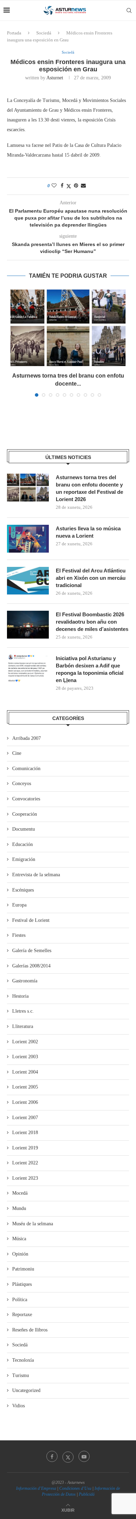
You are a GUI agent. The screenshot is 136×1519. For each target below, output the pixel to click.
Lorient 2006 (25, 1102)
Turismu (20, 1375)
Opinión (20, 1254)
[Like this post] (54, 186)
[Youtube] (84, 1456)
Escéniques (23, 890)
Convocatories (26, 798)
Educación (22, 844)
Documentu (23, 829)
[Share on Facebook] (62, 186)
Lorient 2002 (25, 1041)
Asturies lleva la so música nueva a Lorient (88, 532)
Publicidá (87, 1494)
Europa (19, 905)
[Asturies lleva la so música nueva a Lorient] (28, 539)
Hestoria (20, 996)
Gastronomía (24, 980)
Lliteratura (22, 1026)
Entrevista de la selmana (36, 874)
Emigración (23, 859)
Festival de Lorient (31, 920)
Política (19, 1299)
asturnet (54, 77)
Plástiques (22, 1284)
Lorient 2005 (25, 1087)
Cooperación (24, 814)
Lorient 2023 (25, 1178)
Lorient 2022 (25, 1162)
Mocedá (20, 1193)
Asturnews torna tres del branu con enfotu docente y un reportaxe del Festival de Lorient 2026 (89, 488)
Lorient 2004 (25, 1072)
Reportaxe (22, 1314)
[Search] (129, 10)
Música (19, 1238)
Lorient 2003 (25, 1056)
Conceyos (21, 783)
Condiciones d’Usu (75, 1488)
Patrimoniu (23, 1269)
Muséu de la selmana (32, 1223)
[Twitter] (68, 1456)
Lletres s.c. (23, 1011)
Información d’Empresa (36, 1488)
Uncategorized (26, 1390)
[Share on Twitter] (68, 186)
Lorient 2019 (25, 1147)
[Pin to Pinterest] (76, 186)
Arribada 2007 (26, 738)
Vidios (18, 1405)
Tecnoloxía (23, 1360)
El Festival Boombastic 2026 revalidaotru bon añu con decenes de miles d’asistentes (92, 621)
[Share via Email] (83, 186)
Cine (16, 753)
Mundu (19, 1208)
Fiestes (18, 935)
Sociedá (43, 32)
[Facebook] (52, 1456)
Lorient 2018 (25, 1132)
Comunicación (26, 768)
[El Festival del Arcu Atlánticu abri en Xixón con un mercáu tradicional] (28, 581)
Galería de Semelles (31, 950)
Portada (14, 32)
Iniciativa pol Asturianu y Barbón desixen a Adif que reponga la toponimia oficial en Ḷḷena (89, 669)
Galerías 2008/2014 (31, 965)
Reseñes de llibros (29, 1329)
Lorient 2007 (25, 1117)
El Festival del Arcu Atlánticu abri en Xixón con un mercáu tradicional (91, 578)
